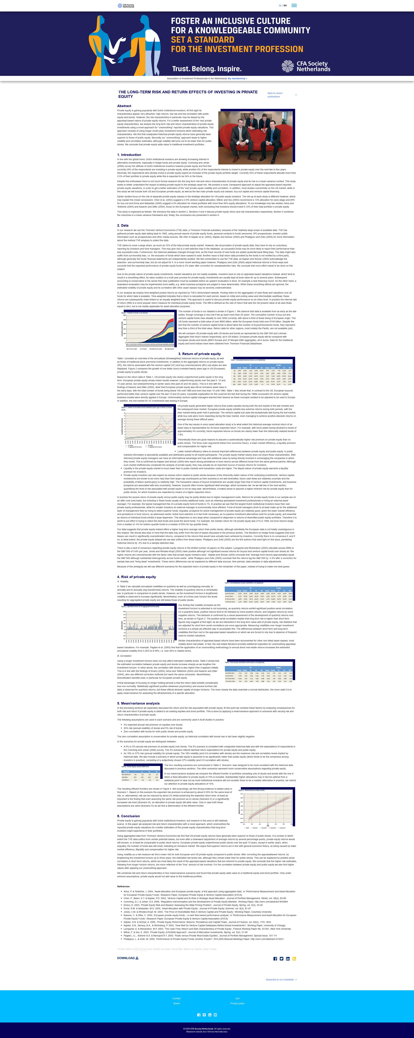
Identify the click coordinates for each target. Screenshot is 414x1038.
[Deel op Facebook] (275, 959)
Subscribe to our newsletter (280, 979)
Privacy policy (237, 1003)
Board (177, 1003)
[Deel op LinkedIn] (288, 959)
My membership (237, 78)
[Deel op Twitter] (282, 959)
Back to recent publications (275, 95)
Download (126, 958)
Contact (176, 998)
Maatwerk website (194, 1031)
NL (280, 5)
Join (237, 998)
